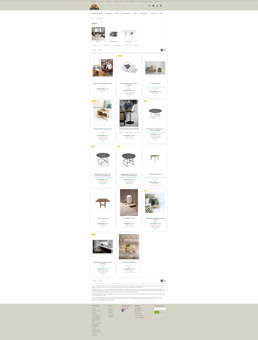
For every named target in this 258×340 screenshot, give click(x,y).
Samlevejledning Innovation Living (95, 325)
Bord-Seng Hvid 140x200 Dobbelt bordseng (129, 84)
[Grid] (162, 50)
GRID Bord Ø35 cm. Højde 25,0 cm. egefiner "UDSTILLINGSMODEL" (129, 174)
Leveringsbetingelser (96, 317)
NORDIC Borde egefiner (155, 174)
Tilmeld (156, 312)
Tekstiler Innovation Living (96, 320)
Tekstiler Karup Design (96, 322)
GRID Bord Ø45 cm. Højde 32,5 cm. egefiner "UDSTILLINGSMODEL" (102, 174)
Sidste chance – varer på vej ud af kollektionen (155, 132)
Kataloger (94, 312)
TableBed (129, 86)
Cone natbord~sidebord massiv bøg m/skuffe (155, 219)
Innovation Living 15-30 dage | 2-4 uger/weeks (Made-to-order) (155, 87)
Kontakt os (94, 335)
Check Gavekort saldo (96, 316)
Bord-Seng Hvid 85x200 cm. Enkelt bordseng (103, 263)
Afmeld (162, 312)
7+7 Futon (103, 86)
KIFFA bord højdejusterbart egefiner (129, 129)
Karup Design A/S (129, 221)
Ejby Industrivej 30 (138, 310)
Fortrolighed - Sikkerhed (97, 331)
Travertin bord (155, 83)
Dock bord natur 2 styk (129, 218)
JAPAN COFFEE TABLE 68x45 (129, 262)
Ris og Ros (94, 327)
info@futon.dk (140, 315)
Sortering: (94, 50)
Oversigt (93, 308)
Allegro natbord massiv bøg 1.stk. (103, 129)
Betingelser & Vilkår (96, 329)
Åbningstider (94, 314)
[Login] (157, 5)
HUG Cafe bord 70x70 (102, 218)
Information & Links (96, 310)
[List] (164, 50)
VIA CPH (161, 298)
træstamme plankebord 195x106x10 (102, 83)
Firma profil (94, 333)
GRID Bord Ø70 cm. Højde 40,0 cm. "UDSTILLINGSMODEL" (155, 129)
